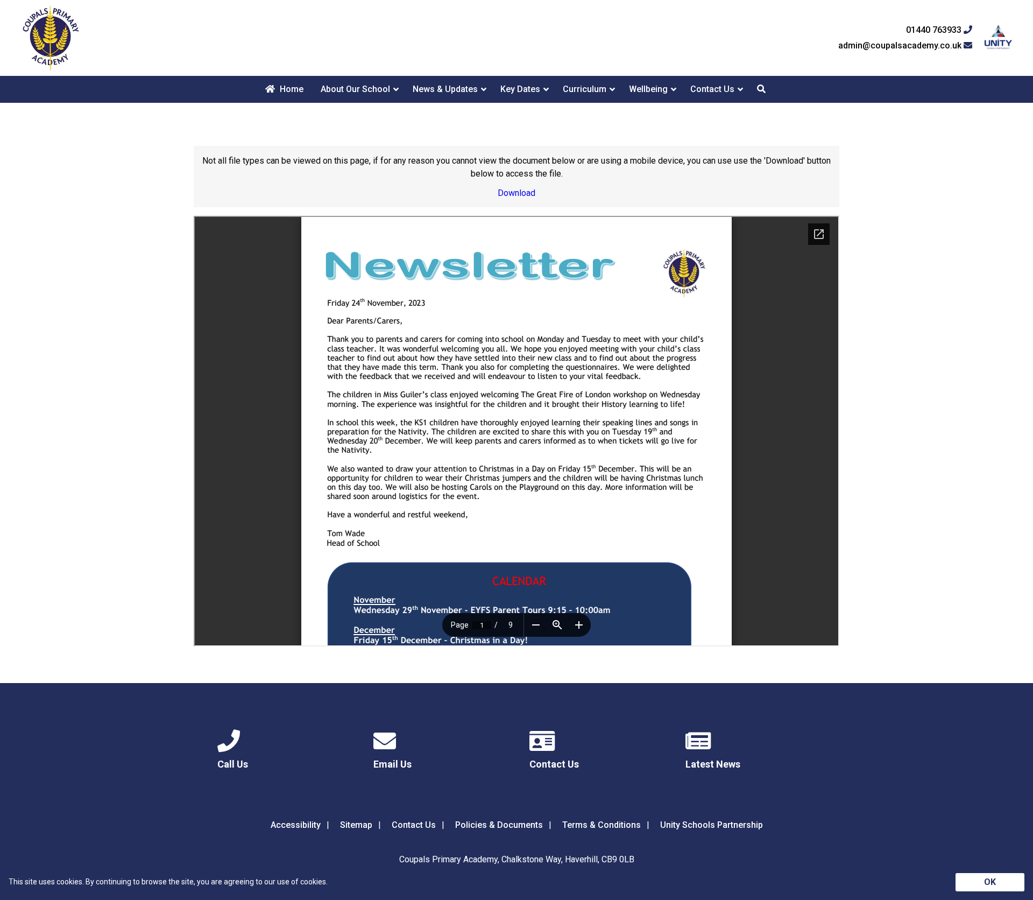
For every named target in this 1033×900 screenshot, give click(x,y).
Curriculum (584, 89)
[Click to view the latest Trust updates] (998, 37)
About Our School (355, 89)
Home (290, 89)
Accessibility (296, 825)
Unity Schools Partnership (711, 825)
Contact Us (712, 89)
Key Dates (520, 89)
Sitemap (356, 825)
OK (990, 882)
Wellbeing (648, 89)
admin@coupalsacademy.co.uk (901, 46)
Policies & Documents (499, 825)
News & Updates (445, 89)
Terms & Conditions (601, 825)
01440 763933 (935, 30)
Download (516, 193)
